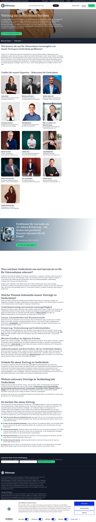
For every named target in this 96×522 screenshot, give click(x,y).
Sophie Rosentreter (7, 205)
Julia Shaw (4, 96)
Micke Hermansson (7, 178)
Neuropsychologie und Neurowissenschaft (13, 388)
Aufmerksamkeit (30, 388)
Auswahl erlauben (84, 508)
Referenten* (75, 5)
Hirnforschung (38, 386)
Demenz (45, 388)
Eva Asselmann (27, 178)
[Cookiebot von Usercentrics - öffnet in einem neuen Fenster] (9, 519)
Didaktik (3, 390)
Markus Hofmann (28, 96)
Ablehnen (84, 512)
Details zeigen (74, 519)
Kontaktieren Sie (5, 444)
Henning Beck (26, 123)
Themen (83, 5)
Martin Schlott (6, 152)
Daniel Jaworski (48, 96)
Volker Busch (47, 178)
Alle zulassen (84, 503)
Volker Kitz (25, 152)
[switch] (41, 519)
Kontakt (91, 5)
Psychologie (39, 388)
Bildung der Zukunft (54, 388)
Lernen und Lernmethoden (50, 386)
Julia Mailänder (48, 152)
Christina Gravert (7, 123)
